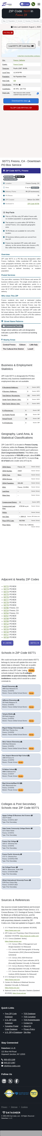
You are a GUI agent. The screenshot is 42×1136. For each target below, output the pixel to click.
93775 (6, 594)
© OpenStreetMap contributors (31, 56)
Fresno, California (19, 60)
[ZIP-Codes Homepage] (21, 1112)
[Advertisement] (21, 134)
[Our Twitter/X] (10, 1081)
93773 (6, 589)
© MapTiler (20, 56)
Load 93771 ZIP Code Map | (20, 46)
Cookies (24, 1107)
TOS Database (30, 1014)
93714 (6, 627)
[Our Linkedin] (4, 1081)
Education (36, 21)
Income (20, 21)
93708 (6, 618)
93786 (6, 608)
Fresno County (18, 64)
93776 (6, 597)
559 (14, 81)
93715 (6, 629)
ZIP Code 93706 (33, 204)
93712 (6, 624)
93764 (6, 613)
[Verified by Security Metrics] (22, 1093)
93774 (6, 592)
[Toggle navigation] (39, 4)
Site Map (27, 1032)
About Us (27, 1026)
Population (11, 21)
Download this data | (20, 101)
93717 (6, 635)
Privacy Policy (29, 1029)
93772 (6, 586)
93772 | (34, 643)
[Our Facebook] (16, 1081)
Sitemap (14, 1107)
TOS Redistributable (32, 1020)
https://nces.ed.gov (19, 993)
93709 (6, 621)
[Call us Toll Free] (33, 4)
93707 (6, 616)
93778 (6, 602)
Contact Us (28, 1023)
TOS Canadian (30, 1017)
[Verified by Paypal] (34, 1093)
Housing (27, 21)
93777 (6, 600)
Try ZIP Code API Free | (19, 108)
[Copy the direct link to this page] (38, 93)
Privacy (4, 1107)
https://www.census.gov (13, 941)
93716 (6, 632)
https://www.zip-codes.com (29, 936)
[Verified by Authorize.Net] (9, 1093)
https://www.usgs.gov (12, 979)
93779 (6, 605)
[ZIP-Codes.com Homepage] (7, 4)
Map (4, 21)
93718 (6, 637)
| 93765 (8, 643)
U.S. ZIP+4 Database (13, 1032)
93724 (6, 610)
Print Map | (7, 32)
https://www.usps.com (12, 930)
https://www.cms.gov (12, 988)
